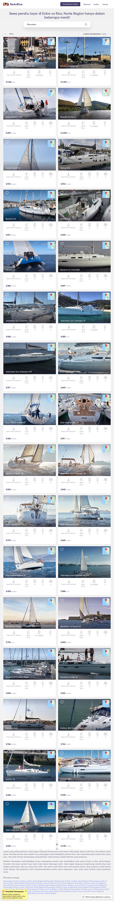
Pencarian (31, 24)
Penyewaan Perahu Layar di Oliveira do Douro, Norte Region (35, 891)
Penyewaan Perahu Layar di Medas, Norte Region (36, 885)
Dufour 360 (65, 779)
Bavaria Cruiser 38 (14, 473)
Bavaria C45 (11, 728)
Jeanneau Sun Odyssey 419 (19, 371)
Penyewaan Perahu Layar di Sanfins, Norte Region (81, 891)
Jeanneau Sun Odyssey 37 (72, 320)
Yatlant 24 (10, 269)
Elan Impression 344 (70, 371)
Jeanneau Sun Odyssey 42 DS (74, 575)
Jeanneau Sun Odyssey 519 (19, 320)
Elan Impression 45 (69, 422)
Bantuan (87, 4)
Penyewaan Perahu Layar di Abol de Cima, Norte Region (50, 883)
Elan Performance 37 (15, 422)
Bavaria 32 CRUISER (70, 269)
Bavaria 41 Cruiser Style (17, 677)
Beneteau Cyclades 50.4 (71, 830)
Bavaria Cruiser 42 (69, 66)
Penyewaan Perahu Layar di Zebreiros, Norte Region (67, 887)
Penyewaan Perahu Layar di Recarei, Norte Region (24, 887)
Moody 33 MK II (67, 117)
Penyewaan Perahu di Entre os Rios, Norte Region (23, 881)
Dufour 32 (10, 779)
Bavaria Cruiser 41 (69, 677)
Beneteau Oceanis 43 (70, 626)
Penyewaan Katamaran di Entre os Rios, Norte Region (67, 881)
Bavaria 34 (11, 218)
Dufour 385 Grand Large (72, 728)
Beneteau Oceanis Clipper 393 (20, 626)
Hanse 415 (65, 168)
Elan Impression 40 (15, 524)
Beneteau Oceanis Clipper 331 (20, 66)
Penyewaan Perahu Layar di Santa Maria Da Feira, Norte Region (29, 893)
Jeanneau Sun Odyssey (17, 830)
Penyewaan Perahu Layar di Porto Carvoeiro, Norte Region (82, 885)
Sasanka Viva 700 (14, 117)
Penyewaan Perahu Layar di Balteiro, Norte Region (49, 889)
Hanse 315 (65, 218)
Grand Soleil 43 (13, 168)
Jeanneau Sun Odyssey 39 (73, 473)
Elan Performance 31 (15, 575)
